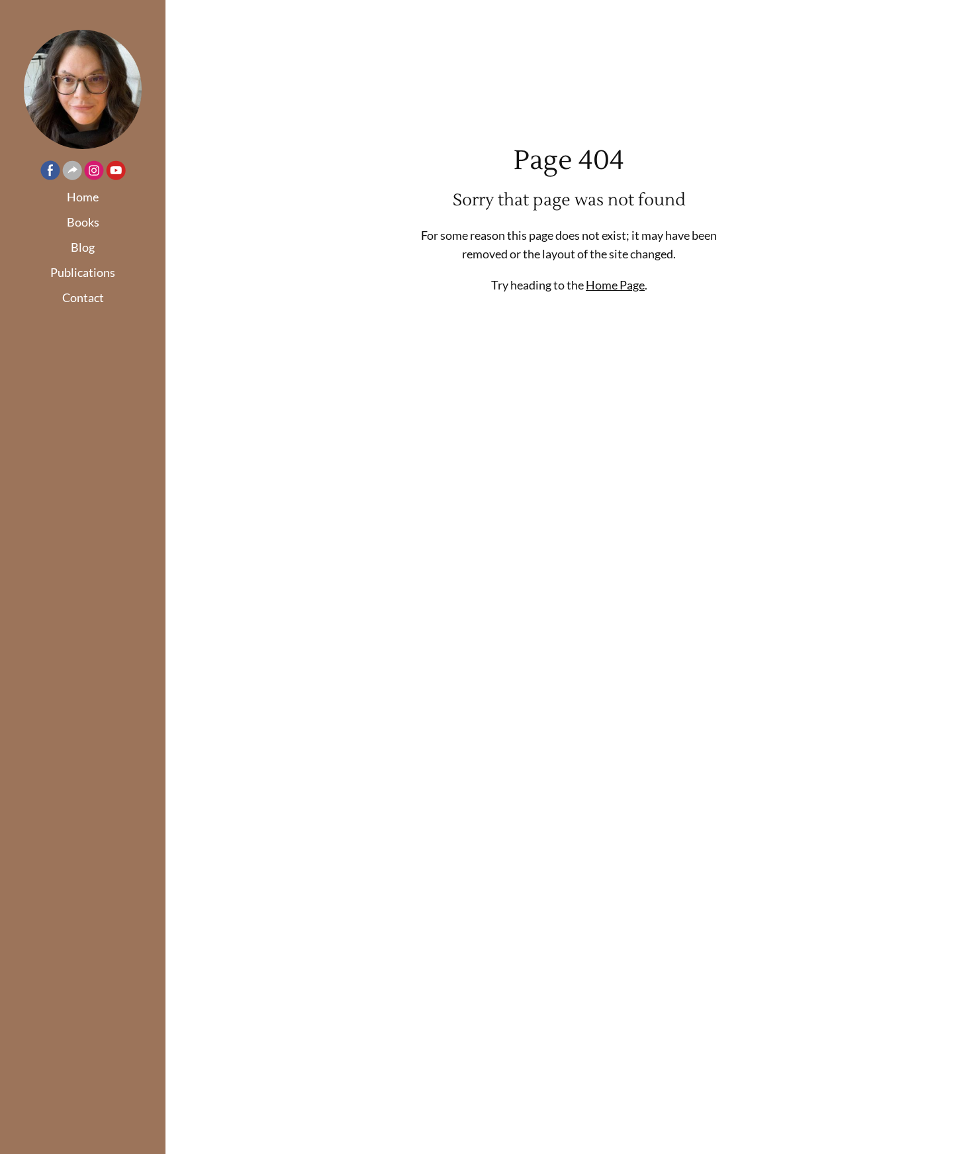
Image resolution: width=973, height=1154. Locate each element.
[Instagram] (94, 172)
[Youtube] (116, 172)
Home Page (615, 285)
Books (83, 222)
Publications (82, 272)
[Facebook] (50, 172)
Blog (83, 247)
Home (83, 196)
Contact (83, 297)
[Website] (72, 172)
